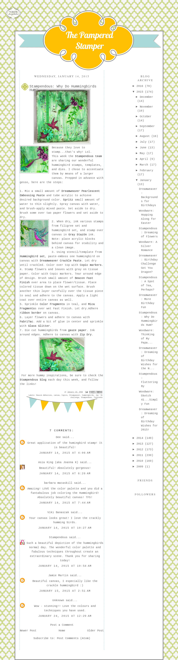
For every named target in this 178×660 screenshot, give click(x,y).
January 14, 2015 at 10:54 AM (65, 566)
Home (62, 630)
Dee (58, 437)
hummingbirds (88, 395)
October (145, 116)
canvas (57, 395)
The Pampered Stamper (89, 40)
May (143, 153)
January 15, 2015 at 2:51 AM (65, 591)
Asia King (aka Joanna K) (58, 462)
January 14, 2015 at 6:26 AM (65, 473)
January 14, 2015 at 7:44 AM (65, 502)
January (145, 180)
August (145, 136)
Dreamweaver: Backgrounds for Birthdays (148, 197)
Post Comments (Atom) (73, 638)
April (145, 159)
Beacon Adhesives (44, 395)
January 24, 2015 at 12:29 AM (65, 616)
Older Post (95, 630)
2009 (141, 466)
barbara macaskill (58, 483)
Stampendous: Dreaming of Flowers (148, 232)
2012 (141, 449)
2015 (141, 91)
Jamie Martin (58, 575)
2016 (141, 86)
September (147, 126)
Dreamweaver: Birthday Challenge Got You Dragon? (148, 264)
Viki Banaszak (58, 512)
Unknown (58, 600)
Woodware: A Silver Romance (148, 246)
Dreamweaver (74, 395)
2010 (141, 461)
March (145, 164)
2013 (141, 443)
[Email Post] (86, 392)
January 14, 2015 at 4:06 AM (65, 452)
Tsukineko (98, 398)
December (146, 97)
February (146, 170)
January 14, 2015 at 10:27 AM (65, 527)
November (146, 106)
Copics (64, 395)
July (144, 141)
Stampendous (86, 398)
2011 (141, 455)
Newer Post (28, 630)
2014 (141, 438)
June (144, 147)
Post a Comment (62, 625)
